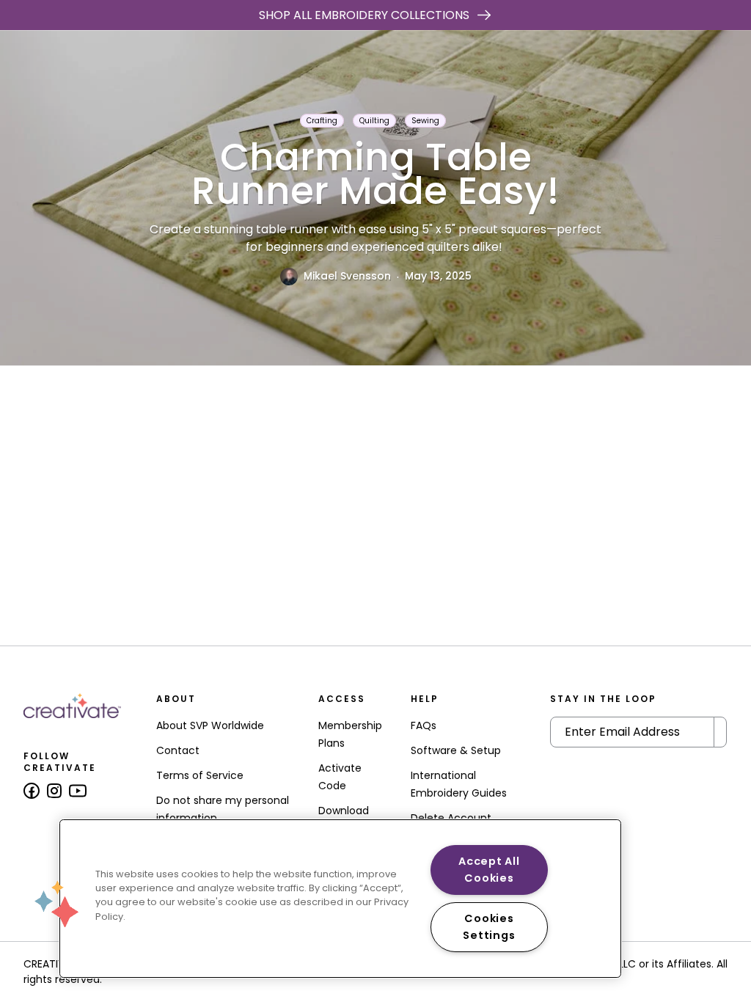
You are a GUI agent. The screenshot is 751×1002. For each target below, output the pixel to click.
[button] (56, 903)
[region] (340, 899)
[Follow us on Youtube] (78, 790)
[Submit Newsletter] (720, 732)
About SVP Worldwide (210, 725)
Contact (177, 750)
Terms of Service (199, 775)
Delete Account (451, 818)
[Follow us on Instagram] (54, 790)
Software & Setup (456, 750)
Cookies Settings (489, 927)
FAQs (423, 725)
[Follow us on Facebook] (31, 791)
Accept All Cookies (488, 869)
